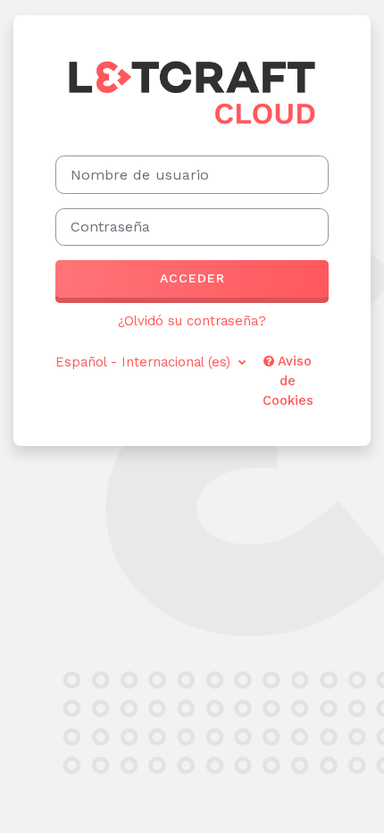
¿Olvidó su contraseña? (192, 321)
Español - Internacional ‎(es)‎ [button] (145, 362)
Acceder (192, 278)
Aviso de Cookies (288, 380)
